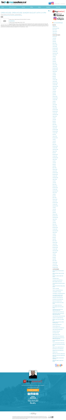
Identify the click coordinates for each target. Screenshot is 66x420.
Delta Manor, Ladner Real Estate (58, 297)
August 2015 (55, 159)
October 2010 (55, 229)
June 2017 (54, 141)
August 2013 (55, 192)
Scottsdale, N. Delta (56, 332)
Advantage (58, 7)
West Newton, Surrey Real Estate (58, 348)
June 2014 (54, 182)
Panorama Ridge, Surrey (56, 326)
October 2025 (55, 51)
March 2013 (54, 197)
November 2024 (55, 69)
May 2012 (54, 210)
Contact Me (62, 3)
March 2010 (54, 240)
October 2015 (55, 156)
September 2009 (55, 250)
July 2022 (54, 89)
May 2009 (54, 257)
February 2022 (55, 96)
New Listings (55, 29)
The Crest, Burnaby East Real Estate (58, 342)
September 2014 (55, 177)
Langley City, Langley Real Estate (58, 317)
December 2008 (55, 265)
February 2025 (55, 64)
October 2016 (55, 147)
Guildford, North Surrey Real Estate (58, 311)
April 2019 (54, 122)
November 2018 (55, 131)
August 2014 (55, 179)
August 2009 (55, 252)
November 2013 (55, 187)
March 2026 (54, 43)
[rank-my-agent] (37, 394)
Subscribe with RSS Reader (58, 22)
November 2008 (55, 267)
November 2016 (55, 146)
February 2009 (55, 262)
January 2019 (55, 127)
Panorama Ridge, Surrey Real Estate (58, 327)
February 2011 (55, 225)
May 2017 (54, 142)
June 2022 (54, 91)
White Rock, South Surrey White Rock (59, 353)
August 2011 (55, 219)
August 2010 (55, 232)
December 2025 (55, 48)
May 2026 (54, 39)
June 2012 (54, 209)
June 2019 (54, 119)
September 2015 (55, 157)
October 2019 (55, 112)
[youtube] (31, 394)
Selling (31, 7)
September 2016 (55, 149)
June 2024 (54, 74)
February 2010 (55, 242)
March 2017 (54, 144)
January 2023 (55, 81)
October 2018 (55, 132)
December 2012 (55, 202)
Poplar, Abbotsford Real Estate (58, 329)
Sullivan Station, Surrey (56, 334)
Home (2, 7)
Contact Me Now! (33, 390)
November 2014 (55, 174)
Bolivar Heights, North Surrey (57, 281)
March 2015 (54, 167)
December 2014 (55, 172)
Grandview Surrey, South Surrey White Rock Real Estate (58, 310)
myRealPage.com (33, 414)
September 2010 (55, 230)
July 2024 (54, 73)
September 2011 (55, 217)
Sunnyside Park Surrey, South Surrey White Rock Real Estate (58, 338)
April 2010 (54, 239)
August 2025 (55, 54)
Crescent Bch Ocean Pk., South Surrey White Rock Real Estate (58, 295)
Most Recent (55, 36)
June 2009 (54, 255)
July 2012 (54, 207)
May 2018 (54, 134)
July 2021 (54, 101)
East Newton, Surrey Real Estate (58, 299)
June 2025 (54, 58)
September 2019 (55, 114)
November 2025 (55, 49)
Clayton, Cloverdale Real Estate (58, 290)
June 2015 (54, 162)
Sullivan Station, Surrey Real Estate (58, 336)
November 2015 (55, 154)
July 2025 (54, 56)
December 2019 (55, 109)
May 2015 (54, 164)
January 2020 (55, 107)
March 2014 (54, 184)
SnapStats (48, 7)
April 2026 (54, 41)
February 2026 (55, 44)
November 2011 (55, 215)
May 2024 (54, 76)
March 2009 (54, 260)
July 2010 (54, 234)
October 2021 (55, 99)
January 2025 (55, 66)
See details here (12, 20)
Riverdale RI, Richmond (56, 331)
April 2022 (54, 94)
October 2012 (55, 204)
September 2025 (55, 53)
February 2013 (55, 199)
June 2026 (54, 38)
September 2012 (55, 205)
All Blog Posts (55, 26)
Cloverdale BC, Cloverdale (57, 291)
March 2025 (54, 63)
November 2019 (55, 111)
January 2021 (55, 104)
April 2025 (54, 61)
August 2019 (55, 116)
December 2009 (55, 245)
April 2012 (54, 212)
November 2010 (55, 227)
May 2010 (54, 237)
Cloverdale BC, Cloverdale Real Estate (59, 293)
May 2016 (54, 152)
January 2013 (55, 200)
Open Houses (55, 31)
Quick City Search (12, 7)
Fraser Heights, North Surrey (57, 305)
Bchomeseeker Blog (56, 28)
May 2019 (54, 121)
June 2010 (54, 235)
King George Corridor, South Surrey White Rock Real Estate (58, 314)
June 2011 (54, 222)
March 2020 (54, 106)
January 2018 (55, 136)
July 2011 (54, 220)
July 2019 (54, 117)
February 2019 (55, 126)
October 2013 (55, 189)
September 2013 (55, 190)
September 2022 (55, 86)
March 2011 (54, 224)
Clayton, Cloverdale (56, 288)
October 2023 (55, 79)
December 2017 (55, 137)
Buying (23, 7)
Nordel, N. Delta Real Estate (57, 324)
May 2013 (54, 195)
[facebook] (29, 394)
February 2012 (55, 214)
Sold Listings (55, 33)
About (39, 7)
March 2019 (54, 124)
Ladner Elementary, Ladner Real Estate (59, 316)
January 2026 (55, 46)
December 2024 (55, 68)
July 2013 (54, 194)
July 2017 (54, 139)
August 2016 (55, 151)
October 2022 (55, 84)
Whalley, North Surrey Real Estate (58, 350)
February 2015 (55, 169)
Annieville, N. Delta (56, 278)
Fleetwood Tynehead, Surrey (57, 300)
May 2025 (54, 59)
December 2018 (55, 129)
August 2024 (55, 71)
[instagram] (34, 394)
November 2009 (55, 247)
